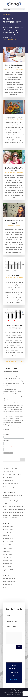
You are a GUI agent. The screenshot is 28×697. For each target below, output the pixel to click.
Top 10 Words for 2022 (10, 468)
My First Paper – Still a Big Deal (12, 474)
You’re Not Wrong (8, 487)
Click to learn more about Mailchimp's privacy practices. (14, 427)
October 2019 (7, 567)
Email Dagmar (14, 679)
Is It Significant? (8, 480)
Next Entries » (20, 361)
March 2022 (6, 535)
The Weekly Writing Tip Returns (14, 169)
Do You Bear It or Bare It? (10, 484)
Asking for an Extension (16, 506)
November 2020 (8, 542)
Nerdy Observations (9, 581)
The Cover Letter (8, 471)
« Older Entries (8, 361)
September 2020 (8, 548)
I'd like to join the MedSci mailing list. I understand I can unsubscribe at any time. (14, 383)
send (19, 647)
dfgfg (4, 506)
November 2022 (8, 529)
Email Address (8, 447)
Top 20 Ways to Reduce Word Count (14, 66)
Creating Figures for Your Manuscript (14, 326)
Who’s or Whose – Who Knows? (14, 221)
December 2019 (7, 560)
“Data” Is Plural (7, 477)
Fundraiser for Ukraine (14, 118)
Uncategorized (18, 120)
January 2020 (7, 557)
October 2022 (7, 532)
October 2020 (7, 545)
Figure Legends (14, 275)
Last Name (7, 441)
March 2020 (6, 551)
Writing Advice (18, 69)
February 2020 (7, 554)
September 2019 (8, 570)
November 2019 (7, 564)
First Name (7, 434)
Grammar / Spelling (9, 578)
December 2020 (8, 539)
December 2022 (8, 526)
